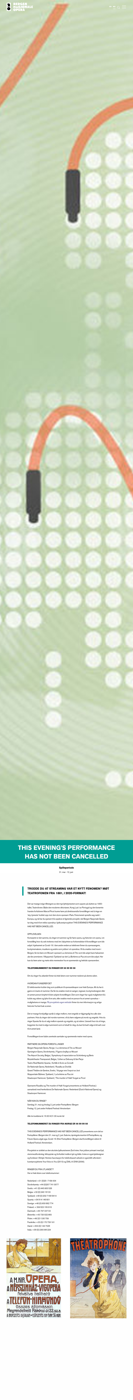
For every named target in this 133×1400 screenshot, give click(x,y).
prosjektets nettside (63, 1336)
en (110, 7)
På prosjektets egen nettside (59, 1002)
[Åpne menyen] (124, 6)
